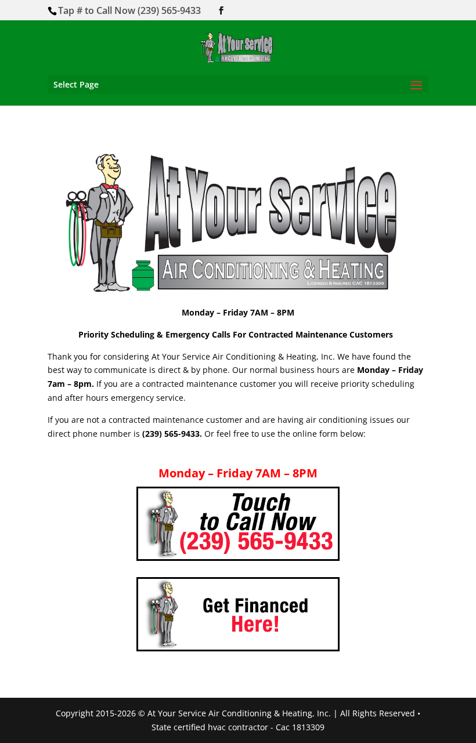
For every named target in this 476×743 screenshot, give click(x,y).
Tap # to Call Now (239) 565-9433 (129, 10)
